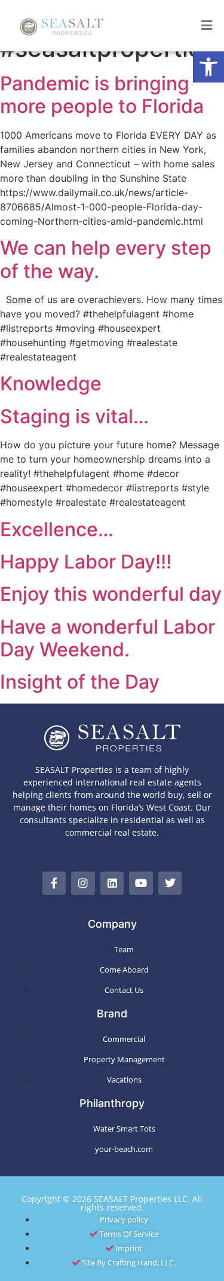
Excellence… (56, 529)
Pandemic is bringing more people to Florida (102, 95)
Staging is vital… (74, 416)
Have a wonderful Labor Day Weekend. (107, 638)
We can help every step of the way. (105, 259)
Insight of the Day (79, 681)
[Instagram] (83, 883)
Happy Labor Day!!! (85, 561)
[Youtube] (141, 883)
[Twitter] (170, 883)
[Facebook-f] (54, 883)
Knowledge (51, 383)
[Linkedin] (112, 883)
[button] (208, 66)
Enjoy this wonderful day (111, 594)
